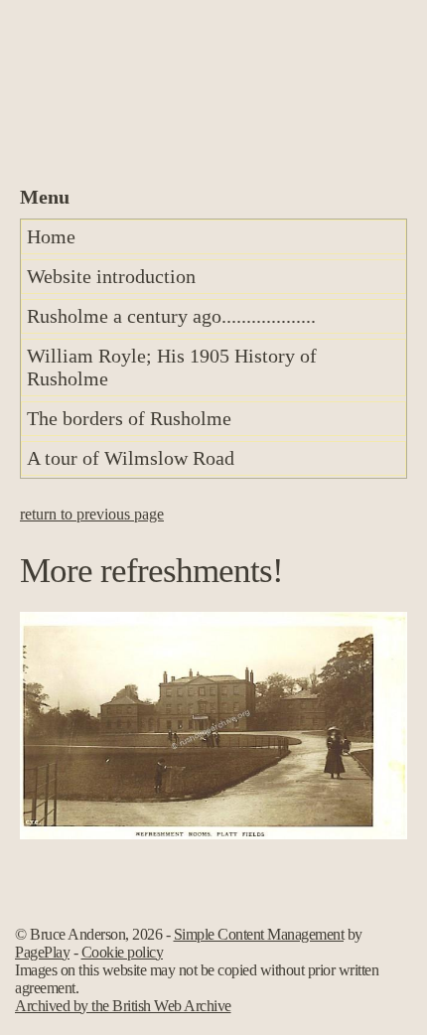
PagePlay (42, 952)
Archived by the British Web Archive (123, 1005)
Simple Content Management (259, 934)
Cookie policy (122, 952)
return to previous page (92, 514)
